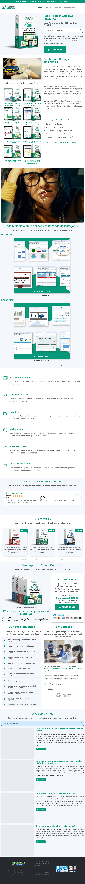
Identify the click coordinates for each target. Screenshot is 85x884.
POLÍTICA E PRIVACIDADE (42, 866)
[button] (22, 68)
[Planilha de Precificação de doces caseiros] (12, 151)
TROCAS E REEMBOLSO (42, 863)
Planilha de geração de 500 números (32, 142)
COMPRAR (58, 7)
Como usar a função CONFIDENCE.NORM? (55, 793)
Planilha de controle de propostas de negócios (12, 104)
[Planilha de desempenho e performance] (32, 95)
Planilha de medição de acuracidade (12, 142)
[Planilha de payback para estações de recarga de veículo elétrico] (32, 151)
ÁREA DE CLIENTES (70, 7)
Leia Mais (41, 749)
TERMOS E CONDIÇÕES (42, 861)
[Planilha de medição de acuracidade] (12, 132)
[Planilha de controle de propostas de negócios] (12, 95)
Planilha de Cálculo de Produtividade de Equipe (12, 123)
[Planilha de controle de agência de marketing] (32, 113)
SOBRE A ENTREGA (42, 868)
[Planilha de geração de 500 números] (32, 132)
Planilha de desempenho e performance (32, 104)
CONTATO (48, 7)
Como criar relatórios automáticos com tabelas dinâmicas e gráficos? (59, 762)
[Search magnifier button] (80, 30)
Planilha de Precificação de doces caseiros (12, 160)
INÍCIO (39, 7)
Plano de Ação (42, 295)
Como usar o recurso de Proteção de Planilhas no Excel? (59, 729)
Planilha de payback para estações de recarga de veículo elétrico (32, 161)
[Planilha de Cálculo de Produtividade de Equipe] (12, 113)
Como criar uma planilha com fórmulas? (55, 826)
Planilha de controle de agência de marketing (32, 123)
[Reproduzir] (42, 195)
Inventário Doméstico (42, 361)
